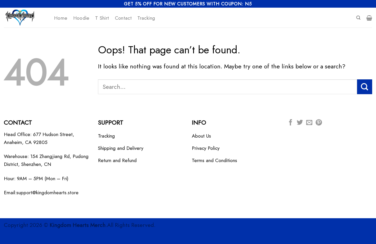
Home (61, 17)
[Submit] (364, 86)
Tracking (146, 17)
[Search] (358, 18)
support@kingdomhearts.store (47, 192)
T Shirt (102, 17)
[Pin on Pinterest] (319, 122)
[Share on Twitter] (300, 122)
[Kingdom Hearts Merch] (25, 18)
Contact (123, 17)
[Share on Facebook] (290, 122)
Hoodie (81, 17)
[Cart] (369, 17)
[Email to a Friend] (309, 122)
